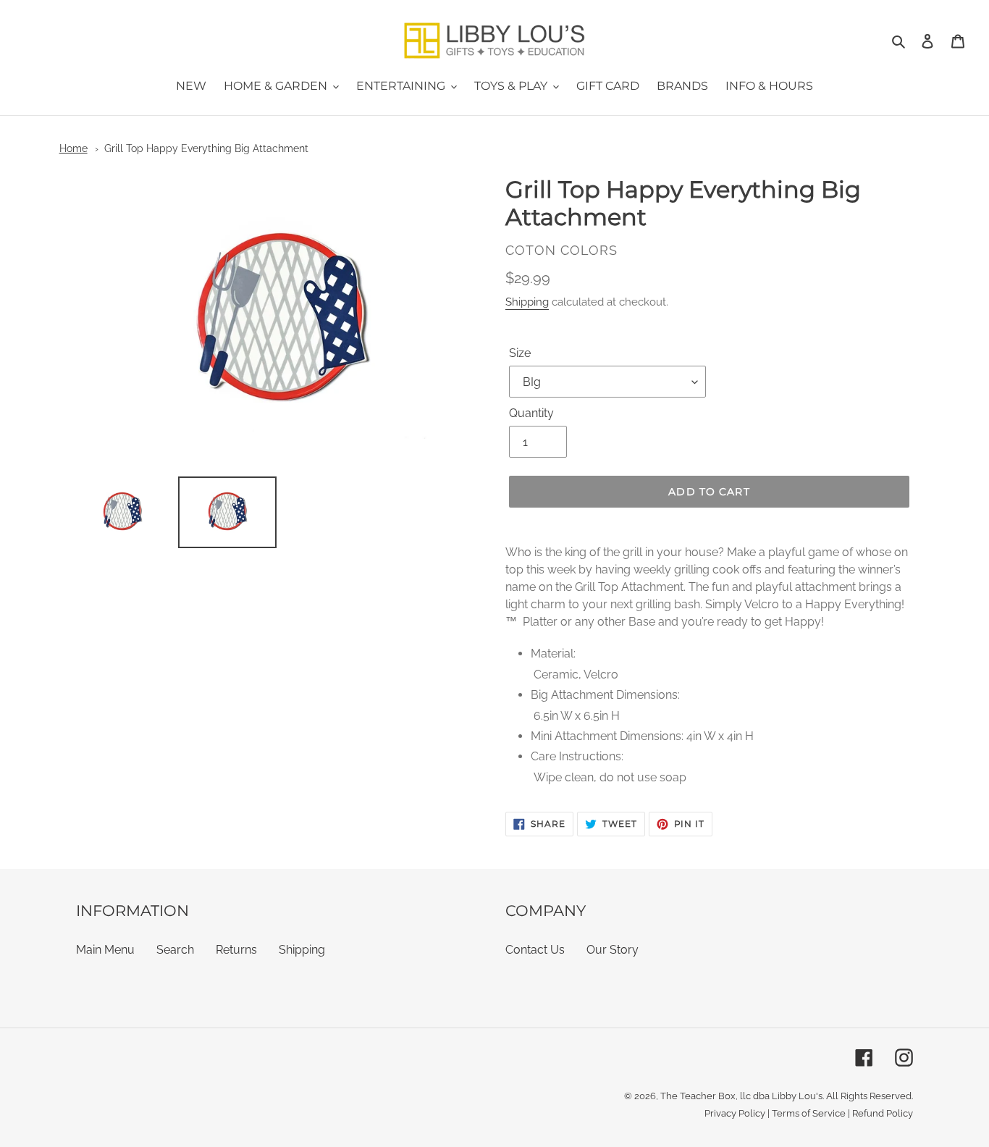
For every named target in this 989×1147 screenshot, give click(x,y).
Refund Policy (882, 1113)
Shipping (527, 301)
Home (73, 148)
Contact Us (535, 950)
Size (520, 353)
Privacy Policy (734, 1113)
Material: (553, 653)
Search (175, 950)
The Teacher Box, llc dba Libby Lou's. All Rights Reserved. (786, 1096)
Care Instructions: (577, 756)
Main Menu (105, 950)
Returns (236, 950)
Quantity (531, 413)
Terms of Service (809, 1113)
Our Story (612, 950)
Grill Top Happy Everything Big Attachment (206, 148)
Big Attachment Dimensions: (605, 695)
